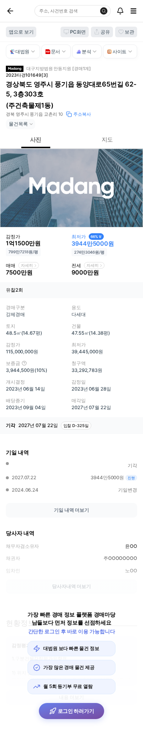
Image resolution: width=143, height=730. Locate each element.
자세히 (27, 265)
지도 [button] (107, 139)
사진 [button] (36, 139)
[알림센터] (120, 11)
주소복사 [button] (82, 114)
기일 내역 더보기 (71, 510)
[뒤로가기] (19, 11)
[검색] (103, 11)
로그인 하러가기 (76, 711)
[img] (24, 363)
